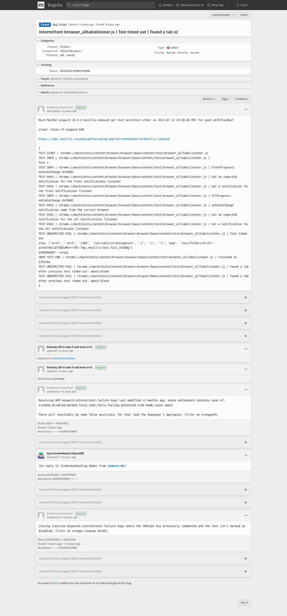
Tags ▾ (225, 98)
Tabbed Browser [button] (71, 51)
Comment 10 (54, 517)
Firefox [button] (65, 46)
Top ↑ (244, 602)
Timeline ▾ (241, 98)
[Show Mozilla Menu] (41, 5)
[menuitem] (165, 5)
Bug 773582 (60, 24)
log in (56, 583)
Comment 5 (53, 391)
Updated (52, 350)
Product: (52, 46)
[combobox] (110, 5)
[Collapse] (246, 109)
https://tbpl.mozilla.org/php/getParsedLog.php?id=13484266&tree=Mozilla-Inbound (104, 139)
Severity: (183, 52)
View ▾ (244, 14)
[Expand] (245, 297)
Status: (54, 71)
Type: (161, 47)
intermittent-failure (63, 358)
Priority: (159, 52)
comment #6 (115, 466)
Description (53, 111)
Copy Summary (221, 14)
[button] (241, 5)
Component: (50, 51)
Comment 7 (53, 457)
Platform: (52, 55)
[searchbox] (110, 5)
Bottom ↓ (209, 98)
